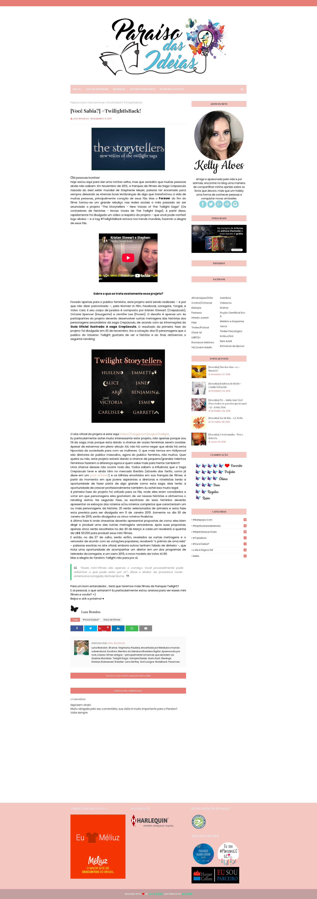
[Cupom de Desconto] (97, 878)
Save (104, 630)
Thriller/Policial (200, 327)
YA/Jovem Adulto (202, 347)
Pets (194, 322)
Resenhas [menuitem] (119, 89)
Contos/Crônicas (202, 303)
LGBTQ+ (196, 337)
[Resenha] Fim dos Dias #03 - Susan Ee (224, 368)
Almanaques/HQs (202, 298)
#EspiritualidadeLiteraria (219, 525)
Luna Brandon (81, 118)
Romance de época (232, 346)
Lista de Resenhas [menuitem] (97, 89)
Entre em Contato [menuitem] (172, 89)
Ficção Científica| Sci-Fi (233, 314)
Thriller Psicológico (231, 331)
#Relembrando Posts (219, 531)
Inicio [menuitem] (77, 89)
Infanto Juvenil (200, 317)
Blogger (187, 894)
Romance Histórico (203, 342)
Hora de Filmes (96, 102)
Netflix (219, 556)
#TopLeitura (219, 537)
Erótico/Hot (226, 336)
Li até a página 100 (219, 550)
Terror (223, 326)
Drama (224, 308)
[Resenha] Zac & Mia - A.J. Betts (225, 417)
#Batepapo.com (219, 519)
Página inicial (78, 102)
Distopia (196, 308)
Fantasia (197, 312)
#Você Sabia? (91, 619)
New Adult (226, 341)
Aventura (225, 298)
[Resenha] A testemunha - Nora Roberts (225, 436)
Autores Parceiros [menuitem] (142, 89)
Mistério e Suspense (232, 321)
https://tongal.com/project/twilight (144, 434)
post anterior (99, 475)
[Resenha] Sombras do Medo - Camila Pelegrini (224, 385)
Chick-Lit (197, 332)
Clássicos (226, 303)
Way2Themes (156, 894)
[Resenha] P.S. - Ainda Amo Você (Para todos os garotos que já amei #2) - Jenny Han (227, 403)
